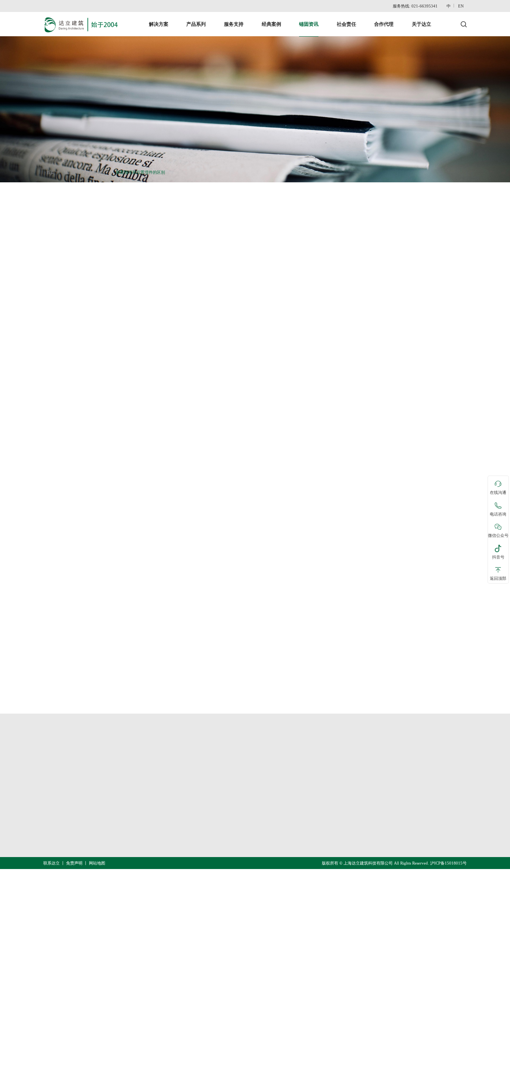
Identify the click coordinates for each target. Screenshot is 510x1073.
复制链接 (80, 668)
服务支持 (233, 24)
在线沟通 (498, 493)
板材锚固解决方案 (188, 840)
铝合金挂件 (271, 854)
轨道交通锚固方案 (188, 782)
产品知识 (96, 172)
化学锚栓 (268, 825)
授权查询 (336, 825)
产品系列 (196, 24)
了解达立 (336, 782)
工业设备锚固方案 (188, 825)
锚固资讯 (308, 24)
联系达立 (336, 796)
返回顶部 (498, 578)
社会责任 (346, 24)
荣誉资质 (336, 811)
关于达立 (421, 24)
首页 (50, 172)
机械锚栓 (268, 811)
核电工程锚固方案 (188, 796)
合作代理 (384, 24)
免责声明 (74, 863)
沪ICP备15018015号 (448, 863)
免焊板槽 (268, 796)
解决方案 (158, 24)
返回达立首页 (64, 724)
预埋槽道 (268, 782)
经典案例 (271, 24)
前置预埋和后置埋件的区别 (140, 172)
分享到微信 (135, 668)
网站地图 (97, 863)
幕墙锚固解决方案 (188, 811)
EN (461, 6)
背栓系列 (268, 840)
